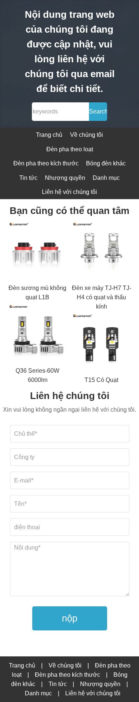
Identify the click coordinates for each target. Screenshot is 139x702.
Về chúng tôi (86, 135)
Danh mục (106, 178)
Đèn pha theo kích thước (46, 163)
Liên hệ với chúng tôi (69, 192)
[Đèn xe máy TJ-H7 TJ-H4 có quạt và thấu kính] (101, 251)
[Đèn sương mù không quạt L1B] (37, 251)
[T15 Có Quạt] (101, 343)
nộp (69, 618)
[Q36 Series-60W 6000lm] (37, 334)
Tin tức (28, 178)
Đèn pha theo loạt (69, 149)
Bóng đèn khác (106, 163)
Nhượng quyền (65, 178)
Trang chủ (49, 135)
